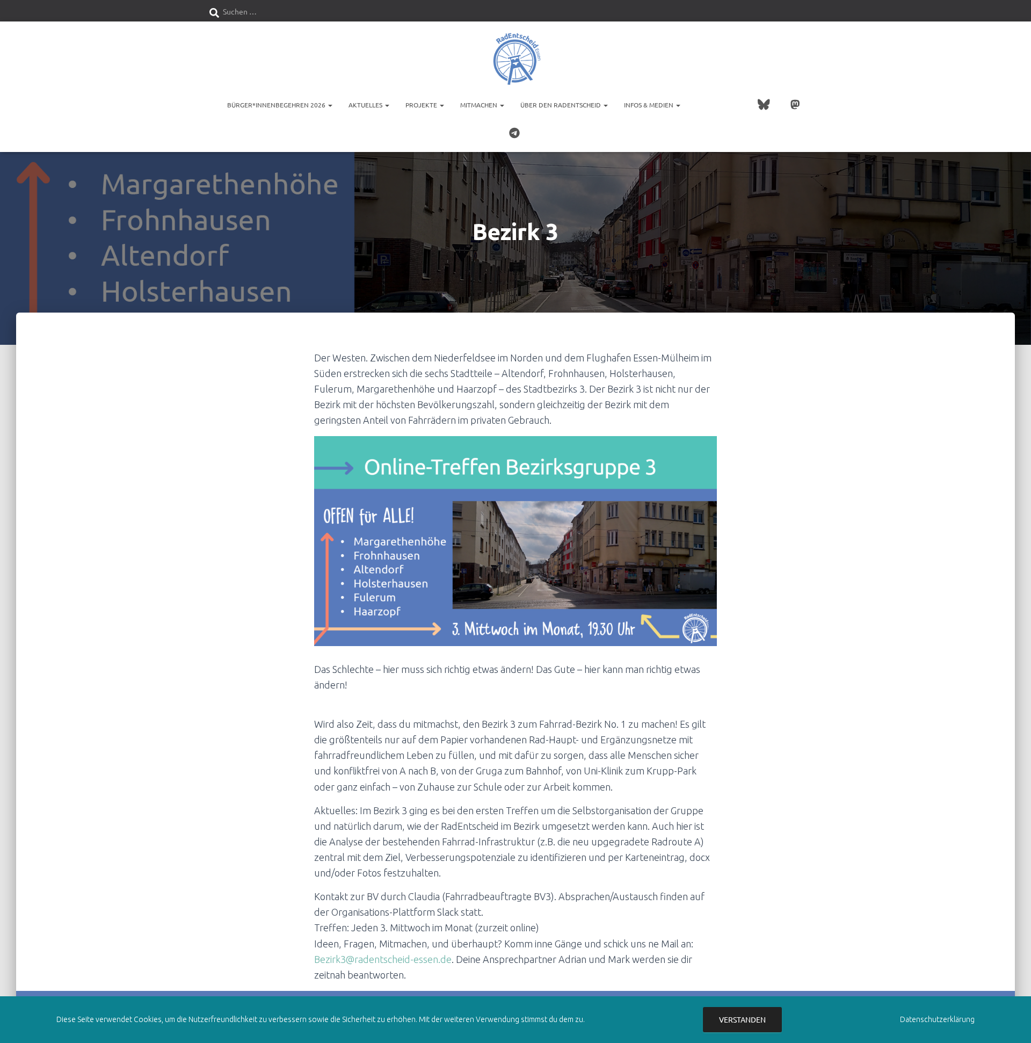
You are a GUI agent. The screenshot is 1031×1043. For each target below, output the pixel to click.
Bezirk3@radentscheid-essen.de (383, 959)
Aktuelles (366, 104)
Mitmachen (479, 104)
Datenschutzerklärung (937, 1019)
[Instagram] (720, 105)
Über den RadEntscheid (561, 104)
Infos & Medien (649, 104)
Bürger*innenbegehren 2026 (277, 104)
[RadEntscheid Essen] (515, 59)
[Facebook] (699, 105)
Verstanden (742, 1019)
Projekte (422, 104)
